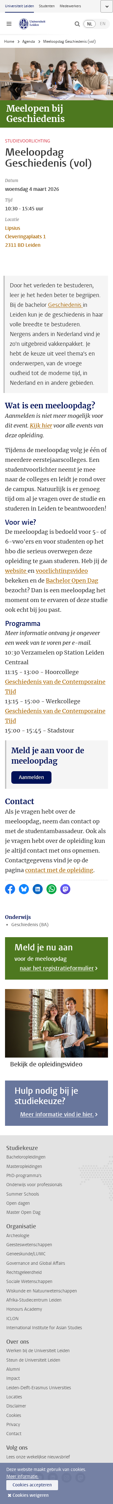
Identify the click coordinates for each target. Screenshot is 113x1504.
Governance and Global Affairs (35, 1263)
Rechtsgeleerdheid (24, 1272)
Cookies (13, 1415)
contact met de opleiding (59, 870)
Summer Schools (22, 1194)
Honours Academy (24, 1309)
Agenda (28, 41)
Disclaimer (16, 1406)
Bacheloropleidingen (26, 1157)
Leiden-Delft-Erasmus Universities (38, 1388)
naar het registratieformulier (57, 968)
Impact (13, 1378)
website (16, 570)
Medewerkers (70, 6)
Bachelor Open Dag (72, 580)
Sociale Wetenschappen (29, 1282)
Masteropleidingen (24, 1166)
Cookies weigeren (31, 1495)
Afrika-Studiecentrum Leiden (34, 1300)
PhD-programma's (23, 1176)
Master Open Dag (23, 1212)
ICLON (12, 1319)
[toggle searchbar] (77, 24)
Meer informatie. (22, 1476)
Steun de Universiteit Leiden (33, 1360)
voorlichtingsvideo (62, 570)
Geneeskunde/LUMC (26, 1254)
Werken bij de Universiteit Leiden (38, 1351)
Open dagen (18, 1203)
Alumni (13, 1369)
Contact (13, 1434)
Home (9, 41)
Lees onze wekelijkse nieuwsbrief (38, 1457)
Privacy (13, 1425)
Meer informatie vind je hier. (57, 1114)
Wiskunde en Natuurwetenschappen (41, 1291)
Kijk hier (41, 425)
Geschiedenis (65, 305)
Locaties (14, 1397)
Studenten (47, 6)
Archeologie (17, 1236)
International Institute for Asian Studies (44, 1328)
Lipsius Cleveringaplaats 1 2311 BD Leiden (25, 236)
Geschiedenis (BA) (30, 925)
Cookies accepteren (32, 1485)
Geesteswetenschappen (29, 1245)
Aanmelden (31, 777)
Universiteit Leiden (19, 6)
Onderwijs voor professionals (34, 1185)
